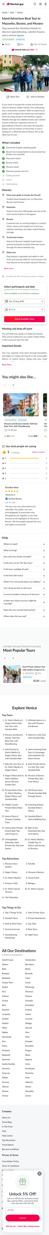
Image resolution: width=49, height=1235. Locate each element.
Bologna (31, 883)
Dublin (5, 987)
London (5, 1019)
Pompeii (28, 1041)
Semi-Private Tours (36, 913)
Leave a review (38, 452)
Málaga (28, 1023)
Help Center (7, 1136)
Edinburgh (29, 987)
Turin (27, 1078)
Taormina (29, 1073)
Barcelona (29, 965)
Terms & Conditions (10, 1166)
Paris (27, 1037)
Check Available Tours (24, 319)
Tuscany (5, 1082)
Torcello (31, 864)
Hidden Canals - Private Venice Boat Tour (13, 808)
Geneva (28, 996)
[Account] (40, 4)
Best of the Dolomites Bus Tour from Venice (36, 831)
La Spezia (6, 1014)
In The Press (7, 1127)
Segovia (28, 1060)
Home (4, 13)
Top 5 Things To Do (13, 913)
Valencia (29, 1082)
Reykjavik (6, 1055)
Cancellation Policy (10, 1161)
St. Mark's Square (35, 889)
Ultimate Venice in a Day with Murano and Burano (37, 723)
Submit (22, 1218)
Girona (5, 1001)
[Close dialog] (39, 1173)
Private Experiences (36, 918)
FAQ (4, 1131)
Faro (4, 992)
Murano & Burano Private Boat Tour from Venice (36, 779)
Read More (7, 365)
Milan (4, 1028)
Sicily (27, 1064)
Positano (6, 1051)
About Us (6, 1118)
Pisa (4, 1041)
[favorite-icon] (34, 397)
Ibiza (4, 1005)
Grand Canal (33, 878)
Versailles (29, 1091)
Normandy (6, 1037)
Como (28, 983)
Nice (27, 1032)
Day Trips (32, 924)
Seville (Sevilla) (8, 1064)
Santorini (6, 1060)
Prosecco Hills (11, 883)
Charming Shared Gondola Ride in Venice (35, 808)
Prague (28, 1051)
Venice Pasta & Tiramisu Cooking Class (12, 819)
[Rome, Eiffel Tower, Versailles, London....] (34, 4)
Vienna (5, 1096)
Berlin (27, 969)
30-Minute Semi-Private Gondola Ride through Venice (37, 793)
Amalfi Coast (7, 960)
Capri (27, 978)
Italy (12, 13)
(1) (9, 44)
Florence (29, 992)
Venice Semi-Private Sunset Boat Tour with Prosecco (14, 831)
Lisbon (28, 1014)
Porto (4, 1046)
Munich (28, 1028)
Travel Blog (7, 1122)
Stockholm (30, 1069)
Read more (8, 268)
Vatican (5, 1087)
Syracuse (6, 1073)
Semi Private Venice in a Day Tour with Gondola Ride (36, 767)
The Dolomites (11, 897)
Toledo (5, 1078)
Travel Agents (8, 1145)
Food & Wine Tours (13, 924)
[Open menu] (3, 4)
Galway (5, 996)
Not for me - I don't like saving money (22, 1226)
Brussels (29, 974)
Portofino (29, 1046)
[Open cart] (45, 4)
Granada (29, 1001)
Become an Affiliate (10, 1149)
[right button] (44, 73)
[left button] (5, 73)
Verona (5, 1091)
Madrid (5, 1023)
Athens (5, 965)
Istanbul (5, 1010)
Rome (27, 1055)
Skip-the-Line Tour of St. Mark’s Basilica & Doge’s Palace (14, 767)
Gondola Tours (11, 918)
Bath (4, 969)
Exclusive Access (12, 929)
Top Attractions (8, 1140)
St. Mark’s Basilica (13, 878)
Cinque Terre (7, 983)
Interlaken (29, 1005)
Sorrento (6, 1069)
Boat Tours (32, 929)
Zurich (28, 1096)
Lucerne (28, 1019)
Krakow (28, 1010)
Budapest (6, 978)
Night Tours (33, 935)
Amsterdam (30, 960)
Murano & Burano (36, 872)
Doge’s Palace (11, 872)
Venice (20, 13)
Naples (5, 1032)
